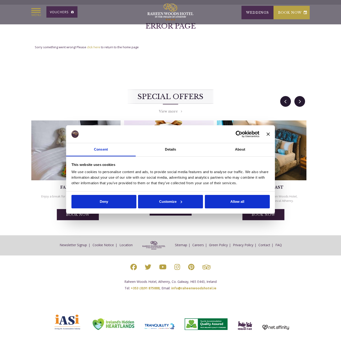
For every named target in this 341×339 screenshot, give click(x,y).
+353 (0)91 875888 (145, 288)
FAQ (278, 245)
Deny (104, 201)
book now (292, 12)
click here (93, 47)
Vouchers (60, 12)
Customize (168, 201)
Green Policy (218, 245)
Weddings (257, 12)
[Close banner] (268, 134)
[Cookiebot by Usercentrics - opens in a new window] (239, 134)
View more (170, 111)
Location (126, 245)
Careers (198, 245)
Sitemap (181, 245)
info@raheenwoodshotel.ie (193, 288)
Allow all (237, 201)
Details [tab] (170, 149)
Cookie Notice (103, 245)
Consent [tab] (101, 149)
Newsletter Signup (73, 245)
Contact (264, 245)
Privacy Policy (243, 245)
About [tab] (240, 149)
